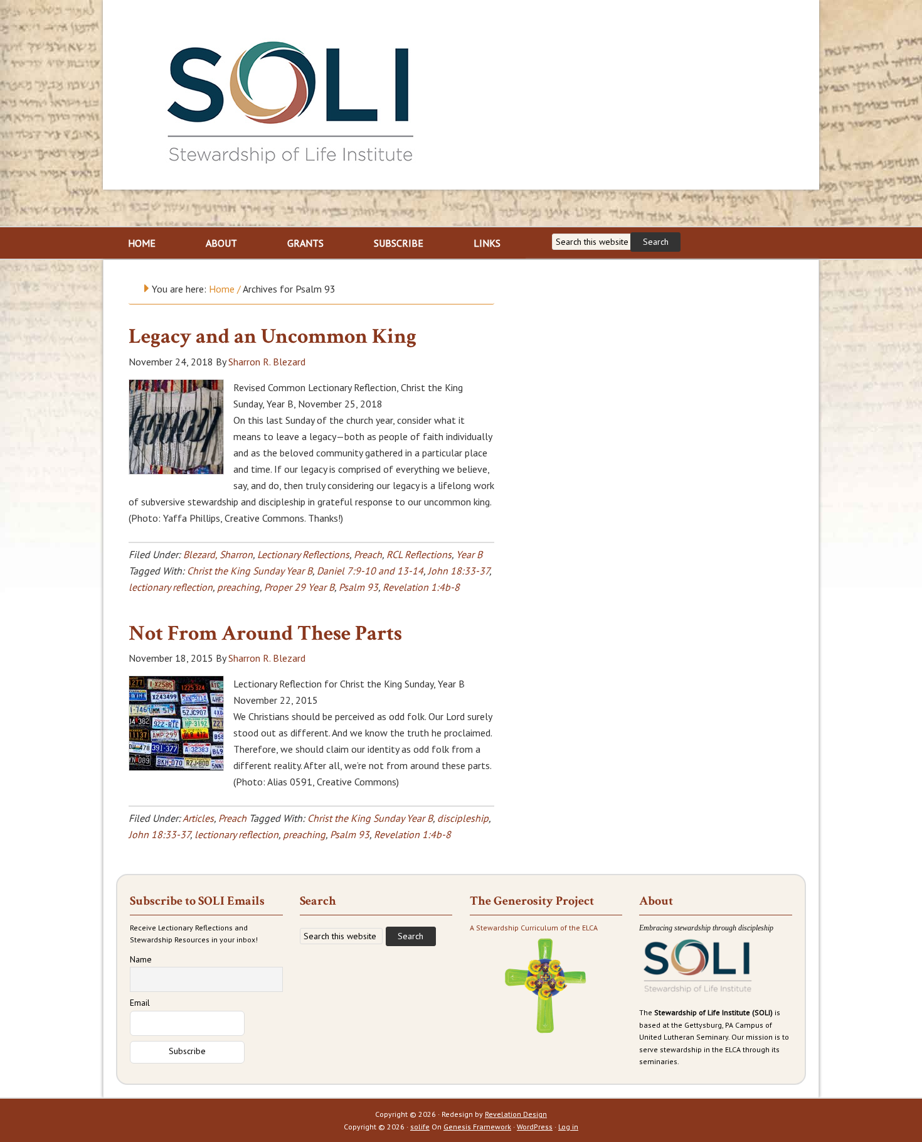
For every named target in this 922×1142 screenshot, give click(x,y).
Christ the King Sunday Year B (249, 570)
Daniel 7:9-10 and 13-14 (370, 570)
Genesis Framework (477, 1126)
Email (140, 1002)
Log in (568, 1126)
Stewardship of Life (291, 99)
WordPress (535, 1126)
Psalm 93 (358, 587)
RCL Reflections (419, 554)
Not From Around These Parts (265, 633)
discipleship (463, 818)
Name (141, 959)
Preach (368, 554)
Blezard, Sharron (218, 554)
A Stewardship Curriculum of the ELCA (534, 927)
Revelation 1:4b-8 (421, 587)
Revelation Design (516, 1114)
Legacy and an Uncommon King (272, 336)
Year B (469, 554)
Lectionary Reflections (303, 554)
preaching (238, 587)
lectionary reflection (171, 587)
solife (420, 1126)
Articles (198, 818)
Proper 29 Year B (299, 587)
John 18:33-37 (458, 570)
